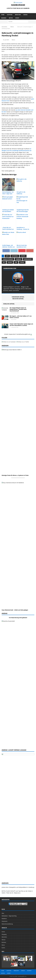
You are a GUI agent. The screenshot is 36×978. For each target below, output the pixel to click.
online (10, 262)
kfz (4, 262)
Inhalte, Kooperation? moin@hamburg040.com (17, 334)
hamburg (18, 259)
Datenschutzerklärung (7, 924)
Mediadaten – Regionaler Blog (9, 916)
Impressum (4, 921)
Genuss (25, 14)
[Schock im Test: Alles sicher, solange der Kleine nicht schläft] (21, 963)
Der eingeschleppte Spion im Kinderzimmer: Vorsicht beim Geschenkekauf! (18, 309)
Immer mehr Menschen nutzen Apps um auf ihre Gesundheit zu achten (21, 324)
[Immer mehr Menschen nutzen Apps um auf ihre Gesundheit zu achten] (5, 327)
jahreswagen (28, 259)
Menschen (18, 14)
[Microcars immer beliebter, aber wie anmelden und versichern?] (21, 958)
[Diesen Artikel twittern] (14, 250)
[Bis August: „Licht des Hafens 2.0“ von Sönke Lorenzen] (5, 319)
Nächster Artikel (18, 298)
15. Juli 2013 (6, 40)
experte (23, 256)
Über (3, 913)
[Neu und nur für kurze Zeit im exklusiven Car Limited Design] (29, 958)
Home (2, 14)
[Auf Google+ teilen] (29, 250)
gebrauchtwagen (8, 259)
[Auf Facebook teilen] (6, 250)
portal (22, 262)
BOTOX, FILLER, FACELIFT (8, 891)
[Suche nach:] (18, 21)
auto (7, 256)
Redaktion (4, 918)
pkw (16, 262)
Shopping (9, 14)
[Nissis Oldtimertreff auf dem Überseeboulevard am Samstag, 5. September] (14, 963)
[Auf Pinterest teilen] (22, 250)
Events (17, 18)
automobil (15, 256)
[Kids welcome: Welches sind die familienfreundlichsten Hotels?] (6, 958)
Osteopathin (12, 887)
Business (3, 18)
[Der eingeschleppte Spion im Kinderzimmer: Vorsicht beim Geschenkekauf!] (5, 310)
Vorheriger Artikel (18, 297)
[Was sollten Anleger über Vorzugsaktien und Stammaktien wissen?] (14, 958)
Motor (11, 18)
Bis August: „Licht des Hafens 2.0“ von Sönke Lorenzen (21, 316)
